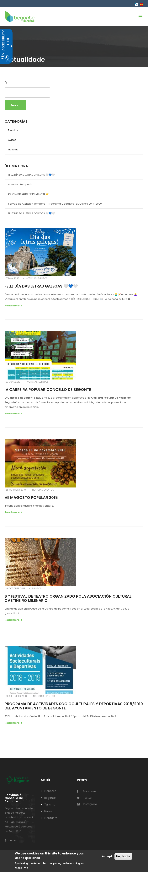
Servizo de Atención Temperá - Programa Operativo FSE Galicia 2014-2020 (55, 204)
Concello (50, 791)
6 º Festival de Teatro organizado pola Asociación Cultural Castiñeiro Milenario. (68, 598)
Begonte (50, 798)
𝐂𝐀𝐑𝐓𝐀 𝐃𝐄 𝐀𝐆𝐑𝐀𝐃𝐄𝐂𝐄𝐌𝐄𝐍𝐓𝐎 (28, 194)
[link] (20, 16)
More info (21, 868)
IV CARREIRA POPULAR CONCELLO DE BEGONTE (48, 389)
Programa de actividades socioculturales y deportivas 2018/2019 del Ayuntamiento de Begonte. (74, 706)
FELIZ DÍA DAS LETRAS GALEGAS (31, 175)
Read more (12, 305)
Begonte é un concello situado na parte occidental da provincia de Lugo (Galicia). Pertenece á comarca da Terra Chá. (19, 819)
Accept (107, 856)
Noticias (13, 149)
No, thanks (123, 856)
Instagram (90, 804)
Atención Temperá (20, 184)
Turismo (50, 804)
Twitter (87, 797)
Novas (48, 811)
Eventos (13, 130)
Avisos (12, 140)
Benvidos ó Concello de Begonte (14, 798)
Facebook (89, 791)
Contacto (12, 840)
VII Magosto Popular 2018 (31, 497)
